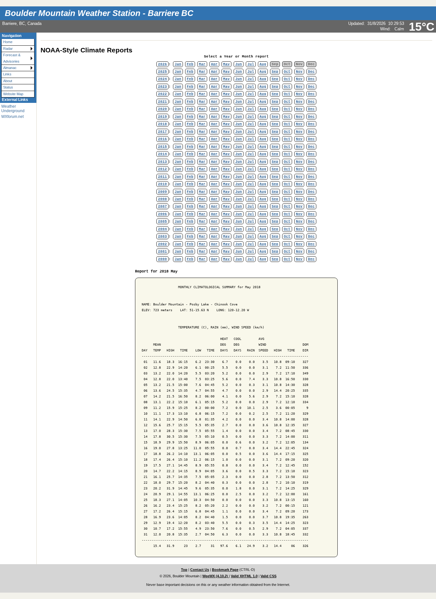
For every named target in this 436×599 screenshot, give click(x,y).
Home (7, 42)
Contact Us (199, 570)
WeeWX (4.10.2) (215, 576)
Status (8, 87)
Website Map (13, 94)
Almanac (10, 68)
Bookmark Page (225, 570)
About (7, 81)
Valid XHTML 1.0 (244, 576)
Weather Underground (13, 108)
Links (7, 74)
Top (184, 570)
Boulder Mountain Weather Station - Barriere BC (99, 13)
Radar (8, 48)
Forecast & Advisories (11, 58)
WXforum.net (12, 116)
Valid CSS (268, 576)
